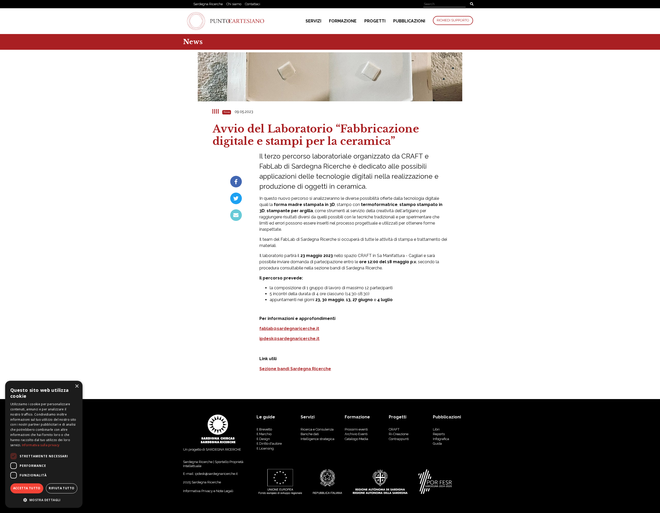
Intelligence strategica (317, 439)
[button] (43, 500)
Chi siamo (233, 4)
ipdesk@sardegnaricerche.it (289, 338)
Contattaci (252, 4)
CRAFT (394, 429)
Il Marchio (264, 434)
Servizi (313, 21)
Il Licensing (265, 448)
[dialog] (43, 444)
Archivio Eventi (356, 434)
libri (436, 429)
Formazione (343, 21)
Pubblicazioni (409, 21)
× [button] (77, 386)
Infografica (441, 439)
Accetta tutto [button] (26, 488)
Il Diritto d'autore (269, 443)
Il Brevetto (264, 429)
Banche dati (310, 434)
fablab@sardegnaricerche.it (289, 328)
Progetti (374, 21)
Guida (437, 443)
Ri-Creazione (398, 434)
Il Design (263, 439)
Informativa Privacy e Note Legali (208, 491)
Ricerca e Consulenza (317, 429)
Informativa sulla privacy (41, 445)
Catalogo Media (356, 439)
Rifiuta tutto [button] (61, 488)
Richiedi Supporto (453, 20)
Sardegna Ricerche (208, 4)
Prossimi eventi (356, 429)
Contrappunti (399, 439)
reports (439, 434)
